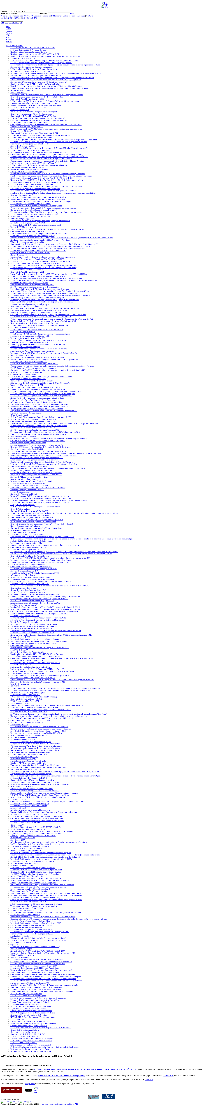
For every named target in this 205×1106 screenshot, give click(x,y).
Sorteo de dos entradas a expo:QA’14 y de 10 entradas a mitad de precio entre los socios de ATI (46, 278)
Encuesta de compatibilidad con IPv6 (24, 571)
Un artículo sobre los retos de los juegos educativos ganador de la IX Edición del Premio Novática (47, 161)
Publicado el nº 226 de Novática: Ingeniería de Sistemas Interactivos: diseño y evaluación (43, 293)
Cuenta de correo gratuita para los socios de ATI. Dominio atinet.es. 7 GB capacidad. (42, 831)
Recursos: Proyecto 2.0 (19, 725)
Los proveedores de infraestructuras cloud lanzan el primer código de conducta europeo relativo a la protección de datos (55, 65)
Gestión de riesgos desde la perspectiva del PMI (28, 590)
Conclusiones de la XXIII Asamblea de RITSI (27, 1034)
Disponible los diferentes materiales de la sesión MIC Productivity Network (38, 641)
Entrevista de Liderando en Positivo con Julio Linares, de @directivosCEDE (39, 451)
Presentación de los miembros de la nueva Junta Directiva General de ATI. (38, 118)
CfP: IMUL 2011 (16, 686)
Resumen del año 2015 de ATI (21, 131)
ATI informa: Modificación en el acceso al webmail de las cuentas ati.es (37, 821)
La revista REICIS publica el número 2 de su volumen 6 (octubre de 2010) (38, 731)
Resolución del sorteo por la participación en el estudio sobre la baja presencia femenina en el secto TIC (49, 157)
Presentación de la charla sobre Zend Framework (28, 362)
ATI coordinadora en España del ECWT (25, 737)
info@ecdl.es (30, 1084)
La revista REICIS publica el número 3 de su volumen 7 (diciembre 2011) (38, 618)
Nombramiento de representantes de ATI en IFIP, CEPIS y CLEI (34, 54)
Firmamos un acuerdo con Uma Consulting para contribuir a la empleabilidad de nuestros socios (46, 212)
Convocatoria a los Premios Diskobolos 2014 (27, 231)
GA (10, 23)
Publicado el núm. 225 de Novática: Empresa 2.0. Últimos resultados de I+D (39, 325)
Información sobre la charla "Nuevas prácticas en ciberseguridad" (34, 112)
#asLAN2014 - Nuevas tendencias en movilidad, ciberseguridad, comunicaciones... (41, 302)
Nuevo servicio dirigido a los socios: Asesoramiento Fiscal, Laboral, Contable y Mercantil (43, 456)
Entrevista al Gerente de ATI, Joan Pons (25, 695)
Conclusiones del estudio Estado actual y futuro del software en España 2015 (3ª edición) (43, 191)
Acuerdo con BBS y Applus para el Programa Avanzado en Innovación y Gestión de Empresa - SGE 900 (49, 291)
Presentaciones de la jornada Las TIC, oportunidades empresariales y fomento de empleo (43, 464)
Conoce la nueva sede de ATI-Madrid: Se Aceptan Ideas (31, 114)
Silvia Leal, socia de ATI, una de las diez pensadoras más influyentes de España (40, 334)
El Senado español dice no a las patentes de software (30, 1049)
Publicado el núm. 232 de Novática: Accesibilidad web (30, 150)
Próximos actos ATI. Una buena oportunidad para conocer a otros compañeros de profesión (44, 61)
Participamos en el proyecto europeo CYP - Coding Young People (35, 163)
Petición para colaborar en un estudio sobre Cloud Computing (33, 697)
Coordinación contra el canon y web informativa (28, 1026)
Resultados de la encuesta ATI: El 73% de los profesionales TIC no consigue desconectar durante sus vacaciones (52, 78)
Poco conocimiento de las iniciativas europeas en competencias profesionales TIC (40, 233)
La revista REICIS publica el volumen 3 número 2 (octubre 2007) (35, 947)
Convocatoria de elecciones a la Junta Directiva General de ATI (34, 133)
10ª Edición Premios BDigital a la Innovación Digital (30, 577)
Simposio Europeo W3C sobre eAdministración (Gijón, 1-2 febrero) (35, 989)
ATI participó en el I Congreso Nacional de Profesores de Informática (36, 402)
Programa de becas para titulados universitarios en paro (30, 774)
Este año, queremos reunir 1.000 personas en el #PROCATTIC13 (35, 387)
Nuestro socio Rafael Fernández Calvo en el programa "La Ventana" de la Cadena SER (43, 321)
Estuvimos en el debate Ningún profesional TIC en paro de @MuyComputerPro (40, 383)
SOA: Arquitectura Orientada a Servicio (25, 915)
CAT (6, 23)
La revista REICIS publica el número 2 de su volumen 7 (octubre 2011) (37, 639)
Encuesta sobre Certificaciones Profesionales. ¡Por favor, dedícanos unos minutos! (41, 970)
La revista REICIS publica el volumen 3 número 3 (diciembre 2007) (35, 923)
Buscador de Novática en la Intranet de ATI (26, 385)
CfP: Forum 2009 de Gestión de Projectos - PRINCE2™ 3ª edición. (35, 827)
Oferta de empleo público (19, 415)
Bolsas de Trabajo (69, 16)
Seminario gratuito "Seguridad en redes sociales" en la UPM (33, 836)
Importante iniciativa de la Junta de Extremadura (28, 1009)
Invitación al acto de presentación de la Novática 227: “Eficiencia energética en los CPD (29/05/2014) (48, 274)
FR (21, 23)
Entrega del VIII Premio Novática (23, 227)
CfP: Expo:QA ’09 (17, 825)
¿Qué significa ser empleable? (21, 195)
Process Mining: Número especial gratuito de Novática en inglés (34, 214)
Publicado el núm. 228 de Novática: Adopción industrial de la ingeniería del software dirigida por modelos (50, 246)
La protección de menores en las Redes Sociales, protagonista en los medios (38, 340)
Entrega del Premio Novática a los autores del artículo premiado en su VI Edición (40, 498)
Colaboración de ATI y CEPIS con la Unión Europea (30, 720)
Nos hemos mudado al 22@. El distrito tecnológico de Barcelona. (34, 323)
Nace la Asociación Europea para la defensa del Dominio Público (34, 750)
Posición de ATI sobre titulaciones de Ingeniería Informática (32, 868)
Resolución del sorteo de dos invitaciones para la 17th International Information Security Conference (47, 174)
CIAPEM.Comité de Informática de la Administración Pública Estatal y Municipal (41, 962)
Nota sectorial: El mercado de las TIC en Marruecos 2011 (31, 628)
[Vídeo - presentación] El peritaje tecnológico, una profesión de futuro (36, 409)
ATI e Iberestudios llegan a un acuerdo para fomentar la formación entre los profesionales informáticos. (48, 842)
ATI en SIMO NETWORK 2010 (22, 740)
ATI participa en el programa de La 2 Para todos (28, 223)
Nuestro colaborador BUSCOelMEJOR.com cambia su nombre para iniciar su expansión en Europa (47, 129)
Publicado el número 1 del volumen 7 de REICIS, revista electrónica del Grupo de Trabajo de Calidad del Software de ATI (56, 688)
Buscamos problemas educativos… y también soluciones (31, 789)
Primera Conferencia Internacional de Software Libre (30, 921)
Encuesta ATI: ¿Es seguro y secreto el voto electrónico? (31, 67)
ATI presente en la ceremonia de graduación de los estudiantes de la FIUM (38, 152)
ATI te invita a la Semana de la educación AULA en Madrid (32, 48)
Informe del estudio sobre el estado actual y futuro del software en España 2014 (40, 261)
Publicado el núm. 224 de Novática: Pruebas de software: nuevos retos (36, 330)
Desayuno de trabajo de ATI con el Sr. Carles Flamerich (31, 481)
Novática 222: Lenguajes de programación (26, 372)
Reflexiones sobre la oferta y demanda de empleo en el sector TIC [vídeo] (37, 488)
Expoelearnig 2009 (17, 840)
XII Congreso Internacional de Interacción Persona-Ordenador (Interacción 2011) (40, 710)
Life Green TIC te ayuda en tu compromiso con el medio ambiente (35, 189)
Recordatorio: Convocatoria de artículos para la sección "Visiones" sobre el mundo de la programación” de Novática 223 (55, 453)
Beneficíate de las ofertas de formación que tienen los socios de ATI (35, 75)
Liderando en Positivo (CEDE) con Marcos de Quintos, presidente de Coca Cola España (43, 353)
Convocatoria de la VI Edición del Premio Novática (29, 556)
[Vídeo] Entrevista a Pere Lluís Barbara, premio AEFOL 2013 (33, 419)
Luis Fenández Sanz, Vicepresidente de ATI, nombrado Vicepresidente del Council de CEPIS (45, 607)
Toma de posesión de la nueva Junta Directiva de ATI (30, 122)
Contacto (89, 16)
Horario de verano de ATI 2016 (22, 90)
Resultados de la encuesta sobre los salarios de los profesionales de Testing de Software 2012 (45, 596)
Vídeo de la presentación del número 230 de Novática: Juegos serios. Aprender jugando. (43, 208)
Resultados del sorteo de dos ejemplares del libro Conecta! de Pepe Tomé (37, 389)
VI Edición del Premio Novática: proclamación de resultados (33, 522)
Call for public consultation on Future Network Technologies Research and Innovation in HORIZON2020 (50, 586)
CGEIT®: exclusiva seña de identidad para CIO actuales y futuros (35, 507)
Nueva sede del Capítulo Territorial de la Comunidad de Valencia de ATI (37, 682)
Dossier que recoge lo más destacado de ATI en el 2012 (31, 470)
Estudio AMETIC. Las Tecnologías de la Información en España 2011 (36, 520)
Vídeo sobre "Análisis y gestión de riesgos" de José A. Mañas (33, 643)
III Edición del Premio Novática (22, 865)
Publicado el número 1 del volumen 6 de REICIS (28, 754)
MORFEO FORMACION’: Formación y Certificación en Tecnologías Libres (39, 795)
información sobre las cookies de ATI (64, 1104)
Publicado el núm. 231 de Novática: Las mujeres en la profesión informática (38, 165)
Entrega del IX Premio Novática (22, 146)
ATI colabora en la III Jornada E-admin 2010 (27, 722)
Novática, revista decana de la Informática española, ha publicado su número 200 (40, 784)
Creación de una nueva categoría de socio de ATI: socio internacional (36, 528)
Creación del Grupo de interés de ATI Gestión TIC (29, 511)
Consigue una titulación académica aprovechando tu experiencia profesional (38, 349)
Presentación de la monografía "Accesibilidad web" (29, 144)
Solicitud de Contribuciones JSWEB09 (25, 823)
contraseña (43, 13)
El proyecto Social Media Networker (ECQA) (27, 338)
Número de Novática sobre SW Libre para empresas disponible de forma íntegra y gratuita (44, 793)
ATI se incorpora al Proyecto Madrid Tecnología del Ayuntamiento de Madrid (39, 599)
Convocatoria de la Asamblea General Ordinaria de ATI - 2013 (33, 421)
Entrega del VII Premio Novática (22, 332)
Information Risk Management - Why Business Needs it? (31, 930)
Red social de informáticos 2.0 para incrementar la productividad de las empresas (40, 853)
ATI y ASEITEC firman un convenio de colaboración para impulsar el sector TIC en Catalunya (46, 187)
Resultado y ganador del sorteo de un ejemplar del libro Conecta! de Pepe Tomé (40, 240)
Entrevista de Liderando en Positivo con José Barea (29, 515)
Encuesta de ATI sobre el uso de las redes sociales (29, 477)
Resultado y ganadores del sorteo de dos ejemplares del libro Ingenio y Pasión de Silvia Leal (44, 300)
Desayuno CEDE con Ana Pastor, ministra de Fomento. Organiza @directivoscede (41, 447)
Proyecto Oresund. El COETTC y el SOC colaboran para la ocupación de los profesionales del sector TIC (50, 558)
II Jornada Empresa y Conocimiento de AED (27, 490)
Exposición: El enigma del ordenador (24, 622)
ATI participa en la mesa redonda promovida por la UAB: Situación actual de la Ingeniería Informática (48, 142)
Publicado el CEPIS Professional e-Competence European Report (35, 663)
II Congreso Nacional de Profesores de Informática (29, 283)
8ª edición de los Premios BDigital (23, 759)
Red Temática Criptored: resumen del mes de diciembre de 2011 (34, 626)
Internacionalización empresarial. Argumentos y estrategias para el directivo (38, 426)
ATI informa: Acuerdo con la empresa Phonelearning (30, 810)
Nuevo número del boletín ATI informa (25, 526)
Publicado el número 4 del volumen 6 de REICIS (28, 712)
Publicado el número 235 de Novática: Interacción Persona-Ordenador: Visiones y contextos (44, 101)
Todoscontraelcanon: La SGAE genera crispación (29, 891)
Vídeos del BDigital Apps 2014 (22, 219)
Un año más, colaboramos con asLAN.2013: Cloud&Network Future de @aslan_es (41, 462)
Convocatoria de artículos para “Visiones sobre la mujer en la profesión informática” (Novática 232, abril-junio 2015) (54, 244)
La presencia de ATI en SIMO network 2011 (27, 661)
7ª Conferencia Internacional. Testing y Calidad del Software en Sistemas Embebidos (42, 885)
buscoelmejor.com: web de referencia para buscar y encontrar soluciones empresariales (42, 257)
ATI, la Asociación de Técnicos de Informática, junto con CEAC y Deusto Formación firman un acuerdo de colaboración (55, 73)
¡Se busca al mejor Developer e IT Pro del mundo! (29, 169)
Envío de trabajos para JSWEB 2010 (24, 757)
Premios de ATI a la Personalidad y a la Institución (29, 1021)
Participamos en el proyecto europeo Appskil (27, 172)
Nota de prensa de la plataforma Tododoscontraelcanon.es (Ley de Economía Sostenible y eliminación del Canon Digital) (55, 776)
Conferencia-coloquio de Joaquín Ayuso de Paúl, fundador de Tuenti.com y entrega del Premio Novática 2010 (51, 658)
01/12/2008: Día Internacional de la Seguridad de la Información (34, 874)
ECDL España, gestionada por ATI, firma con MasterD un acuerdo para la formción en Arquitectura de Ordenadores (53, 140)
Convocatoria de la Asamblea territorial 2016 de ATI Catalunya (34, 116)
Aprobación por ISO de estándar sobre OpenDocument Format (34, 1023)
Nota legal (44, 1104)
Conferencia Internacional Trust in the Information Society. (32, 780)
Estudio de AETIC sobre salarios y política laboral (29, 763)
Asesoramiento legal (18, 808)
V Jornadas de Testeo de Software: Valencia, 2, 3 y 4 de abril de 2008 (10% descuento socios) (45, 912)
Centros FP (28, 16)
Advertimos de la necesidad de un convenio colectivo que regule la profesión (39, 406)
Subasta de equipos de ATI (20, 492)
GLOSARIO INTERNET (11, 18)
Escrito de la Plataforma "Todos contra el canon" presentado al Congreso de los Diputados (44, 812)
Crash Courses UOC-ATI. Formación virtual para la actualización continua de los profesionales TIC (47, 370)
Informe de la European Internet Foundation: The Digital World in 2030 (37, 259)
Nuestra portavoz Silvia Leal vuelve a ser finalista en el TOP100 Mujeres (37, 199)
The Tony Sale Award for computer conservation (28, 564)
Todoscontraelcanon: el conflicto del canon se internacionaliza (33, 906)
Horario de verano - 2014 (19, 255)
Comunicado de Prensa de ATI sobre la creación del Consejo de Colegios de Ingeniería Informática (47, 801)
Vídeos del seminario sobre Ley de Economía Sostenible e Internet (35, 765)
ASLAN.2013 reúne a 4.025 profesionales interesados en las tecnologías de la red (41, 396)
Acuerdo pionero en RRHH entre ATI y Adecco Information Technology (37, 797)
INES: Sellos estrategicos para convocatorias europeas (30, 742)
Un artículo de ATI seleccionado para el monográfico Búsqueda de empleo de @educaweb (44, 359)
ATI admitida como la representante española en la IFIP (31, 1051)
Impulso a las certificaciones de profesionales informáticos (32, 861)
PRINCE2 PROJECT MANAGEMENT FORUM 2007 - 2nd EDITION (38, 940)
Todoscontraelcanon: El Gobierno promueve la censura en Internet (35, 972)
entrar (72, 13)
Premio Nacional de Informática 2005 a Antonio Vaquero (31, 1038)
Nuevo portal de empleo (19, 957)
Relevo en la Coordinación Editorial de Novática (28, 1015)
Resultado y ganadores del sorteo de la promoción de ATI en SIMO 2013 (37, 345)
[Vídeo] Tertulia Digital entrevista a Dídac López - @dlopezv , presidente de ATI (40, 417)
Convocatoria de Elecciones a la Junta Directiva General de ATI (34, 364)
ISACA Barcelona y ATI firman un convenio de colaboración (33, 368)
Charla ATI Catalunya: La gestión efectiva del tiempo (30, 752)
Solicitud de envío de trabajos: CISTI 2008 (26, 910)
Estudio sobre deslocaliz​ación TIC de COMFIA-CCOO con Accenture (37, 654)
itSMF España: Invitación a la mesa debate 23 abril (29, 829)
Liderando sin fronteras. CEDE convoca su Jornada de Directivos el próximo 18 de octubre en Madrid (48, 500)
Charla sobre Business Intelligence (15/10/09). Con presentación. (34, 791)
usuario (14, 13)
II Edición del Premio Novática (22, 955)
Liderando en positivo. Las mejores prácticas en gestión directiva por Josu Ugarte (40, 560)
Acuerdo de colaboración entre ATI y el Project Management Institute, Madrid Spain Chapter (45, 609)
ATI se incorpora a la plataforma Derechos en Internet (30, 204)
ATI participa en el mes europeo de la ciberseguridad (30, 71)
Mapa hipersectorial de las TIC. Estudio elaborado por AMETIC (34, 573)
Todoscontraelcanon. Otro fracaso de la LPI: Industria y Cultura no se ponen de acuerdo (43, 979)
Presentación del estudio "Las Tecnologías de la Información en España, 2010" (39, 675)
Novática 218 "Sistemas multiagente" (24, 494)
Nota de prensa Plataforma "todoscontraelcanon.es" (29, 735)
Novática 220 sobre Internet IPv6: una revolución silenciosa (32, 428)
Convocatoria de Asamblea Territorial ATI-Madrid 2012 (31, 567)
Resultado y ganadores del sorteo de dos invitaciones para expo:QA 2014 (37, 276)
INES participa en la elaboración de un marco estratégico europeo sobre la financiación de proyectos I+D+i (50, 690)
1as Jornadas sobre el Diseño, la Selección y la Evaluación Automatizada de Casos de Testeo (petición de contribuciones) (55, 855)
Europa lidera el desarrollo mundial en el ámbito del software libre (35, 744)
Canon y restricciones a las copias (23, 1032)
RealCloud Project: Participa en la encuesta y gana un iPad (32, 601)
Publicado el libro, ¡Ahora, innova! (23, 532)
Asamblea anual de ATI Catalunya (23, 436)
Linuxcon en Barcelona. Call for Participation (27, 535)
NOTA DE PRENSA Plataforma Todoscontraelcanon (30, 1006)
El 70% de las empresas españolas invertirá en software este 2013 (34, 430)
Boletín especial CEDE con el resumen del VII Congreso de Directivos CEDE (39, 648)
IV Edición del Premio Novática (22, 786)
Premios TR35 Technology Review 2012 (25, 549)
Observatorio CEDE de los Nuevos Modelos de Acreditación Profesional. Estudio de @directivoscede (48, 438)
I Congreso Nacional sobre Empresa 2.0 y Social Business (32, 579)
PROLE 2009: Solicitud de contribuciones (26, 848)
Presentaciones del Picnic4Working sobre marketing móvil (32, 285)
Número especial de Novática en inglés (25, 347)
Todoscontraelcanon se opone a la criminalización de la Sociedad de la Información (41, 991)
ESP (2, 23)
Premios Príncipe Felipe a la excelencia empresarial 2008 (31, 934)
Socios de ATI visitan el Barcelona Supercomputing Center (32, 236)
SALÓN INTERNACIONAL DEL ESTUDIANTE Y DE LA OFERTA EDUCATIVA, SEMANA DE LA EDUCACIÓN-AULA (85, 1069)
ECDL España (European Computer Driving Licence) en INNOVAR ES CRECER (41, 178)
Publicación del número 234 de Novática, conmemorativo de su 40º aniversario (40, 135)
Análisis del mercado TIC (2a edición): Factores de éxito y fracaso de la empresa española (44, 985)
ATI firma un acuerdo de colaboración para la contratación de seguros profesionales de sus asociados (48, 248)
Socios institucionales (42, 16)
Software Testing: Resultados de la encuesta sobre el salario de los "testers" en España (42, 394)
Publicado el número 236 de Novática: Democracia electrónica (33, 69)
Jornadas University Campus (21, 949)
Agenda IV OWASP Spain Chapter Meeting (27, 876)
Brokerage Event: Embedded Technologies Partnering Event (33, 883)
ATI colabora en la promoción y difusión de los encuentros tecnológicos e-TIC (39, 932)
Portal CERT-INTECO (19, 650)
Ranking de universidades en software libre (26, 543)
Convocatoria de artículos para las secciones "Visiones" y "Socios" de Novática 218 (41, 524)
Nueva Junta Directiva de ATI (21, 355)
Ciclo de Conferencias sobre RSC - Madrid (26, 449)
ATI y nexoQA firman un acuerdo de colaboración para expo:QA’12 (36, 594)
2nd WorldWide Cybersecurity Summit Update (27, 693)
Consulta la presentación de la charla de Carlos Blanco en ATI (33, 103)
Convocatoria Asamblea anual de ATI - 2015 (27, 167)
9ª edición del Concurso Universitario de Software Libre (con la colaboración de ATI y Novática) (46, 154)
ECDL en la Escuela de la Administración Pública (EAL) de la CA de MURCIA (40, 1028)
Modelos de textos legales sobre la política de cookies (30, 336)
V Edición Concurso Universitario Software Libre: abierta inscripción (36, 746)
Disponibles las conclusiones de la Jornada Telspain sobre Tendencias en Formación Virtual (44, 308)
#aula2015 (149, 1080)
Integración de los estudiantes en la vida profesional (29, 1002)
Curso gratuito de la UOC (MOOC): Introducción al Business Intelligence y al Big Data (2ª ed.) (46, 125)
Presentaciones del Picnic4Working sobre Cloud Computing (32, 400)
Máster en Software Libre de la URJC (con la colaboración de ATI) (35, 878)
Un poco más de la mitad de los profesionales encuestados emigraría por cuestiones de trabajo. (45, 56)
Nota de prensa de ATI (18, 93)
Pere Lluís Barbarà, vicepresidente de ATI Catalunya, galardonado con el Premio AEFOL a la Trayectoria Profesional (54, 424)
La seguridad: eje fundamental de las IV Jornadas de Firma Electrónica (36, 959)
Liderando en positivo (18, 799)
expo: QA (14, 944)
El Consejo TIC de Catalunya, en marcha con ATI (29, 485)
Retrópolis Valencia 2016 (19, 110)
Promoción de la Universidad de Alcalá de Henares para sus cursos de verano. (39, 289)
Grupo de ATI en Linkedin (20, 509)
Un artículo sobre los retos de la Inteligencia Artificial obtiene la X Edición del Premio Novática (46, 86)
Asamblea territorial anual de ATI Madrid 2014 (27, 270)
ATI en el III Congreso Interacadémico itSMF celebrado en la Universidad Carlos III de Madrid (46, 895)
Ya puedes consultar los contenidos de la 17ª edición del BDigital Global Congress (41, 159)
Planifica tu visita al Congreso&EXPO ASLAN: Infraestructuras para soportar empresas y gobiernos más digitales (53, 193)
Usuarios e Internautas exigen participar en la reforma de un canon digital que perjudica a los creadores (48, 716)
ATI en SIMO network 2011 (21, 665)
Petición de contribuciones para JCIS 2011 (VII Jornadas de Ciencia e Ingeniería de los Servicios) (46, 705)
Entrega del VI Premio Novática (22, 505)
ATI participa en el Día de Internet (23, 575)
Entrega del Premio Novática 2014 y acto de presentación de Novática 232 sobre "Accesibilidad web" (48, 148)
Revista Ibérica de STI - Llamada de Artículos (27, 592)
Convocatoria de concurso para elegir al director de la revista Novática (36, 97)
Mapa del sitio (17, 16)
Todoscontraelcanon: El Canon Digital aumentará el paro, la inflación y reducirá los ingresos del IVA (48, 893)
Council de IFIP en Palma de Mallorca (24, 1030)
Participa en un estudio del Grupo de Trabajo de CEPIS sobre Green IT (37, 669)
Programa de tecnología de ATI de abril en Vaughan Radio (32, 184)
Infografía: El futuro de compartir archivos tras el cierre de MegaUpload (37, 620)
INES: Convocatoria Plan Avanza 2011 (25, 701)
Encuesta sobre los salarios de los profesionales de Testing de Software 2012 (39, 614)
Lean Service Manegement (20, 684)
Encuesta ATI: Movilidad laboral (22, 58)
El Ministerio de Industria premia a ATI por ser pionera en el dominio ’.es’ (38, 251)
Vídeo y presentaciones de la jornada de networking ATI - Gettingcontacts (38, 434)
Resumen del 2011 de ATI (20, 637)
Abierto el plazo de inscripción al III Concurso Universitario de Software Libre (39, 880)
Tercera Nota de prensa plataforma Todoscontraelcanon (31, 1011)
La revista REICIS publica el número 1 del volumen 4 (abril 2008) (35, 898)
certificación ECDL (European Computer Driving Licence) (61, 1076)
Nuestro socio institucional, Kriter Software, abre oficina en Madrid (35, 105)
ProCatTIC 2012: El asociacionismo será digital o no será (31, 541)
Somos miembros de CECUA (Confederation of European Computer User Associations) (43, 268)
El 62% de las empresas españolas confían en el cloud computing (34, 287)
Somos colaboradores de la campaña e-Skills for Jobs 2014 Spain (34, 263)
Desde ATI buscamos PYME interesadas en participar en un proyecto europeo (39, 496)
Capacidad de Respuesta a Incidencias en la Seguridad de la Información (37, 964)
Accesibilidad (6, 16)
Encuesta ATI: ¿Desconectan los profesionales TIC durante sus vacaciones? (38, 82)
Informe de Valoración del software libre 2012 (27, 483)
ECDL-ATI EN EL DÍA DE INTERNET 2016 (28, 108)
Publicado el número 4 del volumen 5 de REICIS (28, 778)
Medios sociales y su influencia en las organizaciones (30, 667)
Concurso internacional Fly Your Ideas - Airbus (28, 547)
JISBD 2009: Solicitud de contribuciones (25, 851)
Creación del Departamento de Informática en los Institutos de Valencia (36, 819)
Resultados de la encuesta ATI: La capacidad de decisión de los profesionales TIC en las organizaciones (49, 88)
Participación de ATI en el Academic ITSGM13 (28, 379)
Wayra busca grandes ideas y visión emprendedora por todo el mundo (36, 475)
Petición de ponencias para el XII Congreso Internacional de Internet (36, 904)
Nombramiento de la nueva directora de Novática (28, 52)
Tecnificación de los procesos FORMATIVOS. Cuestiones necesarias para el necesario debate (45, 631)
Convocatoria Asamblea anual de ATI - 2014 (27, 272)
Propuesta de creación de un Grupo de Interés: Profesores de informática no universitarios (43, 411)
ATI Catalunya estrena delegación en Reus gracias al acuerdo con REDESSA (39, 727)
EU (13, 23)
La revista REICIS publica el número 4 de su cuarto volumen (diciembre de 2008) (41, 859)
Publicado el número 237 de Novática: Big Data (28, 50)
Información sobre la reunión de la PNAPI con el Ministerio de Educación (38, 998)
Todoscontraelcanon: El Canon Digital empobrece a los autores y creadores (38, 887)
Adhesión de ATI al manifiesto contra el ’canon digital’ (30, 1045)
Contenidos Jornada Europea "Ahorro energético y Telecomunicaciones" (37, 987)
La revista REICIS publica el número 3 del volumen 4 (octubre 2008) (36, 870)
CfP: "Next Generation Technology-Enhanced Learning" (31, 925)
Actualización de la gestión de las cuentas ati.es (28, 443)
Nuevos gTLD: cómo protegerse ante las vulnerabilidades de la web (35, 312)
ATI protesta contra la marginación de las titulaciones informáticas (35, 748)
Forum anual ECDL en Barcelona (23, 942)
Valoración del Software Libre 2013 (23, 327)
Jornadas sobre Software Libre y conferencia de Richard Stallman (34, 707)
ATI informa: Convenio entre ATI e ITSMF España (29, 804)
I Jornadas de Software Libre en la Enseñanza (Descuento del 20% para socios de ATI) (42, 953)
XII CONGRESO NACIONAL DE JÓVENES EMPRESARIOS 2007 (37, 951)
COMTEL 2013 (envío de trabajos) (23, 374)
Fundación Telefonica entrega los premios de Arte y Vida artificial (35, 1000)
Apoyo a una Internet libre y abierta (23, 479)
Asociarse (81, 16)
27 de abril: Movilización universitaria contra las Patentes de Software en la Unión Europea (44, 1047)
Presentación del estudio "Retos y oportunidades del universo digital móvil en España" (42, 671)
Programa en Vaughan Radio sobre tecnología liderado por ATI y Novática (38, 197)
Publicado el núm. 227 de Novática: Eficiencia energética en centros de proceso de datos (43, 266)
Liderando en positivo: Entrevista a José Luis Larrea (29, 584)
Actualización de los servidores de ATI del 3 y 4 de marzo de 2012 (35, 603)
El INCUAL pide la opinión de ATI (23, 1043)
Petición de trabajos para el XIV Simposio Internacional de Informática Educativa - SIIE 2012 (45, 545)
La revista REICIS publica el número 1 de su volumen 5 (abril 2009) (36, 816)
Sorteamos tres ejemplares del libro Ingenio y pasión (29, 304)
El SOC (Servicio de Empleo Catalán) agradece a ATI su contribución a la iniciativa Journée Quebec (48, 468)
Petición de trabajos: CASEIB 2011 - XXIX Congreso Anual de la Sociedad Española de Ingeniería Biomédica (52, 680)
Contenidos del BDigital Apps (21, 646)
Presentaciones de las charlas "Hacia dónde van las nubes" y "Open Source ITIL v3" (42, 537)
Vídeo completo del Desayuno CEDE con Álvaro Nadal (31, 517)
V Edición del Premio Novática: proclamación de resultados (32, 678)
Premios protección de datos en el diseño (25, 413)
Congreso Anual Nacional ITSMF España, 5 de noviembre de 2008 (35, 872)
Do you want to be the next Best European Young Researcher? (33, 210)
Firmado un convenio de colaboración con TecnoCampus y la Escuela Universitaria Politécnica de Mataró (50, 295)
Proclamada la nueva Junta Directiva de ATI (26, 127)
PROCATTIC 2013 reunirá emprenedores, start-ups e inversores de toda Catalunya (41, 377)
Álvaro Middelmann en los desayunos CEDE (27, 530)
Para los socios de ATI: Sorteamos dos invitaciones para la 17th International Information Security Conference (51, 176)
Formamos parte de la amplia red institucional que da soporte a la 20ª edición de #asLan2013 (45, 432)
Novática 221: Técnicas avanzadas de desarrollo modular (31, 381)
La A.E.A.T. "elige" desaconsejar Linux (25, 1036)
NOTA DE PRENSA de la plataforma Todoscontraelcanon (32, 1017)
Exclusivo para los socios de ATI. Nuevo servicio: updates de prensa (35, 182)
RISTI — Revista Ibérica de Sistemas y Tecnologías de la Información (36, 844)
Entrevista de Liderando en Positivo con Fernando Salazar (32, 633)
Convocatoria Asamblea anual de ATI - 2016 (27, 99)
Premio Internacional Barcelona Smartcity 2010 (28, 761)
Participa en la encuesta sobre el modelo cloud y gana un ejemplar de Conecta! (39, 404)
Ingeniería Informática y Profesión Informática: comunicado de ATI (35, 833)
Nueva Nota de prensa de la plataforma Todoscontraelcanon (32, 1013)
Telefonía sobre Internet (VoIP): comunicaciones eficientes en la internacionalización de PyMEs (46, 977)
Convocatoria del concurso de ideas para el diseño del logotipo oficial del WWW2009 (42, 974)
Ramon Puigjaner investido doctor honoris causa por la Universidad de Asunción (40, 729)
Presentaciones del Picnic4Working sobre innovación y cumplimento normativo (40, 221)
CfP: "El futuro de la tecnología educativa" (26, 927)
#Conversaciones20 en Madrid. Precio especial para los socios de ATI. (36, 458)
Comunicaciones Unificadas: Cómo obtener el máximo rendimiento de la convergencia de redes (46, 900)
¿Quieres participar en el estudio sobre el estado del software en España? (37, 298)
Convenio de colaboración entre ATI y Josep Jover (29, 466)
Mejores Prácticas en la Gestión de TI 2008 (26, 908)
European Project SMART (20, 703)
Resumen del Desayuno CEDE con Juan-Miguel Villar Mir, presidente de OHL (40, 562)
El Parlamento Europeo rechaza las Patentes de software (31, 1041)
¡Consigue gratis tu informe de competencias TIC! (29, 342)
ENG (17, 23)
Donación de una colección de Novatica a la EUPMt (30, 216)
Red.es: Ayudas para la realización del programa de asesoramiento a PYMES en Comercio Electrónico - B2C (51, 635)
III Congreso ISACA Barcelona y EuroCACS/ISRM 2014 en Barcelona (37, 357)
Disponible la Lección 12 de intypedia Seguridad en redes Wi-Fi (34, 624)
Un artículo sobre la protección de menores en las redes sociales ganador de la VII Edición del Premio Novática (52, 366)
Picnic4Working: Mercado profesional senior (27, 673)
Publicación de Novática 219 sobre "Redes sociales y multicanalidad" (36, 473)
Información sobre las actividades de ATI (25, 1004)
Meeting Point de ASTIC (19, 936)
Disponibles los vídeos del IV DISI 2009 (25, 769)
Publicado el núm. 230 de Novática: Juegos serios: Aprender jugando (36, 206)
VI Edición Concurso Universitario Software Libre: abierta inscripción (36, 656)
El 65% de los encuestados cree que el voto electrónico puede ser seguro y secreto (41, 63)
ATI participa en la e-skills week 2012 (24, 616)
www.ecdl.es (168, 1076)
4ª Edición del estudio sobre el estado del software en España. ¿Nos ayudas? (38, 120)
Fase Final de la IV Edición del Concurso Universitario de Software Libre (38, 767)
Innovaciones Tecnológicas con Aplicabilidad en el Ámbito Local (34, 968)
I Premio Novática (17, 1019)
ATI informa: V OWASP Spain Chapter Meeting (28, 806)
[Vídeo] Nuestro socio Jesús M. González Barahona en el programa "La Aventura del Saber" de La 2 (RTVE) (51, 319)
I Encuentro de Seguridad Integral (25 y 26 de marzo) (30, 846)
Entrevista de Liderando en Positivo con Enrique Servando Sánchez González (39, 503)
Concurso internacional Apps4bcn (23, 588)
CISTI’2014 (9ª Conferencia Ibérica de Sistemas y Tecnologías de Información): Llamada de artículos (48, 315)
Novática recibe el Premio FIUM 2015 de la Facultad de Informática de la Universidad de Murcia (46, 180)
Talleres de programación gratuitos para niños (27, 242)
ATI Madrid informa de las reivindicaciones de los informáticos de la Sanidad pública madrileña (46, 981)
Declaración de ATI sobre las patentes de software (29, 814)
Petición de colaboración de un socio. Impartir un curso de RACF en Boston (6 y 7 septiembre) (46, 80)
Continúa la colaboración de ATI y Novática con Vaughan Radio (34, 84)
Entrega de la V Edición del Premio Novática (27, 652)
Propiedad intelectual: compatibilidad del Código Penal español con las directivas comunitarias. (45, 391)
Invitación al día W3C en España (22, 838)
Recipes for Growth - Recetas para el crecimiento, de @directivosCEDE (37, 398)
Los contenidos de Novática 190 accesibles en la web (30, 889)
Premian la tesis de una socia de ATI (23, 605)
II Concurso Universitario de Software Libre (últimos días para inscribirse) (38, 938)
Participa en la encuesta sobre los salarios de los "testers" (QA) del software (38, 310)
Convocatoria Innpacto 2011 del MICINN (26, 699)
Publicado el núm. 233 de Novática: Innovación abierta (31, 137)
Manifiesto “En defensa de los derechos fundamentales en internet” (35, 782)
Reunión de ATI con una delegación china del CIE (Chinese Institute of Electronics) (41, 718)
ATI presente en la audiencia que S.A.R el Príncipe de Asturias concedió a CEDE (40, 317)
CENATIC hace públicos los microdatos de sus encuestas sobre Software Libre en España (44, 611)
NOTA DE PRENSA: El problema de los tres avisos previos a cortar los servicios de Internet (45, 857)
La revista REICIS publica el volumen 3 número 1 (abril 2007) (33, 966)
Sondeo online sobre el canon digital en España (28, 996)
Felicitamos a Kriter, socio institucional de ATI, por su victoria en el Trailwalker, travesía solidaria (46, 95)
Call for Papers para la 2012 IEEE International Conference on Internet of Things (40, 582)
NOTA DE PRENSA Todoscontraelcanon (26, 994)
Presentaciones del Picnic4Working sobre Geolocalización (32, 351)
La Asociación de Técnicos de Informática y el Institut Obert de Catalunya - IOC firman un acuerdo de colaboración (53, 280)
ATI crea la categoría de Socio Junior (24, 863)
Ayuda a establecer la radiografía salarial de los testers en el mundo (35, 460)
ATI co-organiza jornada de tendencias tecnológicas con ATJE (33, 569)
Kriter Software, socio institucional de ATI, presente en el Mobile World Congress (41, 201)
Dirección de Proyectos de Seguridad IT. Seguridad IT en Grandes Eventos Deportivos (42, 917)
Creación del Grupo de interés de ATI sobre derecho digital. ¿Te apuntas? (37, 441)
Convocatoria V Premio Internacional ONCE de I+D (30, 902)
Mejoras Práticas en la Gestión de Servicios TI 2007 (29, 983)
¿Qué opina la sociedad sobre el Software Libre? (28, 306)
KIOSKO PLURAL (29, 18)
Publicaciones (56, 16)
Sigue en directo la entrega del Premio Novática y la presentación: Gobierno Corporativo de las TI (47, 229)
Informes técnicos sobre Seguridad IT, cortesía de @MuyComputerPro (36, 445)
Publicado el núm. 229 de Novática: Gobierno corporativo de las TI (35, 225)
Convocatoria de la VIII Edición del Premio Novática (30, 253)
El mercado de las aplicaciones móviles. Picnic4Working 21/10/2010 (36, 733)
